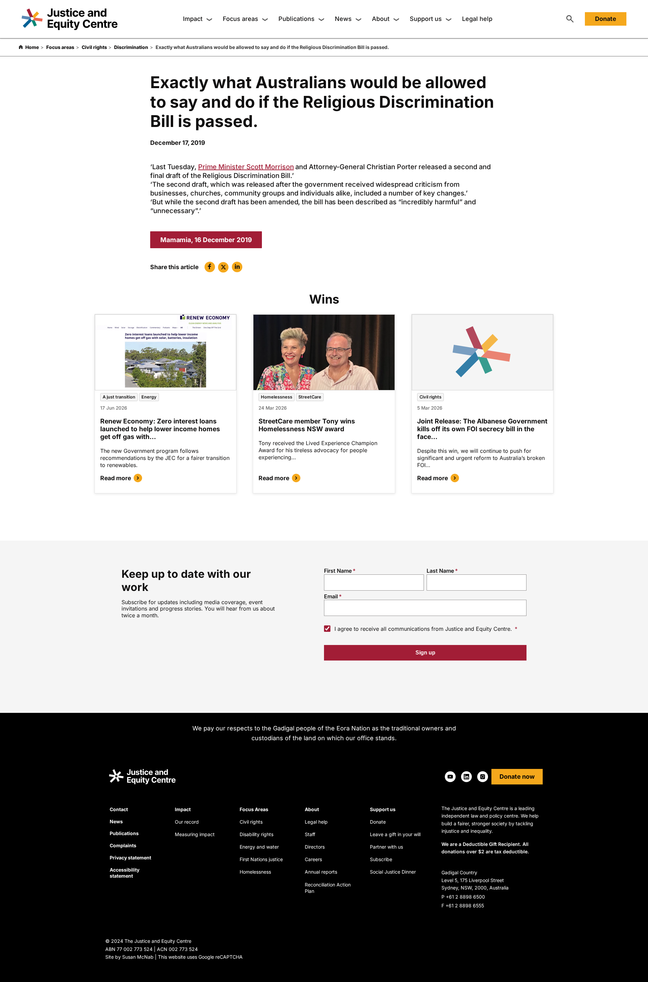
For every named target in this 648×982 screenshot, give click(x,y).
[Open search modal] (570, 19)
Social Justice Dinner (393, 872)
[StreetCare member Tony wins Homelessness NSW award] (323, 352)
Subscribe (381, 859)
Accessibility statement (124, 873)
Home (32, 47)
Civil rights (94, 47)
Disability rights (256, 834)
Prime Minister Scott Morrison (246, 167)
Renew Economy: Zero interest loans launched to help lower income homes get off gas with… (160, 429)
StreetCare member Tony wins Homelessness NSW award (307, 425)
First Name (338, 570)
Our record (187, 822)
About (380, 19)
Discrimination (131, 47)
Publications (296, 19)
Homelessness (276, 396)
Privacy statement (130, 857)
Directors (315, 847)
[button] (210, 267)
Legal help (477, 19)
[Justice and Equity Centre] (69, 19)
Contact (119, 809)
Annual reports (321, 872)
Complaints (123, 845)
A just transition (119, 396)
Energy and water (259, 847)
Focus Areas (254, 809)
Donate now (517, 776)
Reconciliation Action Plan (328, 888)
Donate (605, 19)
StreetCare (309, 396)
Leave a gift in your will (395, 834)
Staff (310, 834)
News (343, 19)
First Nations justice (261, 859)
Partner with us (386, 847)
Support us (426, 19)
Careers (313, 859)
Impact (192, 19)
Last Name (440, 570)
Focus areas (240, 19)
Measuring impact (195, 834)
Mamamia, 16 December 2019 (206, 240)
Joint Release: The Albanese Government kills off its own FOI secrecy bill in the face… (482, 429)
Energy (149, 396)
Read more (115, 478)
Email (331, 596)
